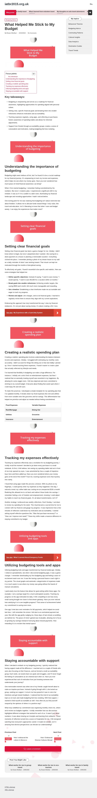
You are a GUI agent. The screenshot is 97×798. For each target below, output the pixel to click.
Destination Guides (75, 46)
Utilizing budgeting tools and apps (17, 88)
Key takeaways (13, 76)
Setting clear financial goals (15, 81)
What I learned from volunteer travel (26, 11)
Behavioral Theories (75, 24)
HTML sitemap (10, 787)
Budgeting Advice (11, 20)
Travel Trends (73, 50)
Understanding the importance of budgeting (20, 79)
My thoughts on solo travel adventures (55, 11)
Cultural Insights (74, 37)
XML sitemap (9, 790)
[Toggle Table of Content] (33, 73)
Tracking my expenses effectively (17, 86)
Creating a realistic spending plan (17, 84)
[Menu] (91, 4)
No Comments (32, 33)
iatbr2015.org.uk (17, 4)
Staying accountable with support (17, 91)
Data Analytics (73, 42)
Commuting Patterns (75, 33)
